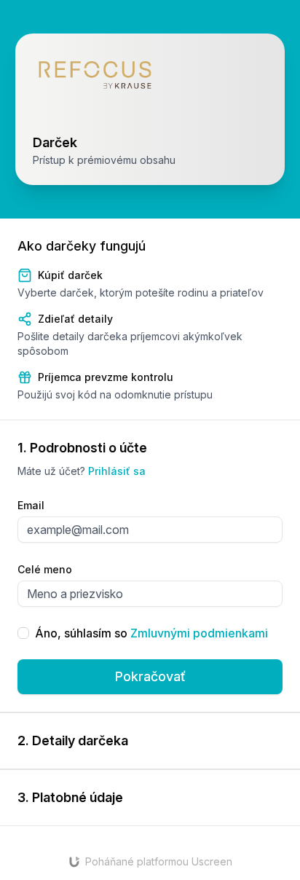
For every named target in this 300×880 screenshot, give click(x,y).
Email (30, 505)
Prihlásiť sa (117, 471)
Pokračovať (150, 676)
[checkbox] (23, 633)
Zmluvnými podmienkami (199, 633)
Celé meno (44, 569)
